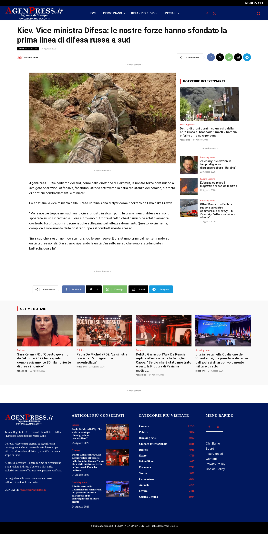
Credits (174, 525)
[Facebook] (207, 13)
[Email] (238, 57)
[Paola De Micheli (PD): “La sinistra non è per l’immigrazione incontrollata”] (104, 330)
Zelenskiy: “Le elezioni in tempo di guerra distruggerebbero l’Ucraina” (218, 164)
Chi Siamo (213, 443)
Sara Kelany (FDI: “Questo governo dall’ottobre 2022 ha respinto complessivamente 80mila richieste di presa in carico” (44, 360)
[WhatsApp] (229, 57)
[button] (258, 13)
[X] (214, 13)
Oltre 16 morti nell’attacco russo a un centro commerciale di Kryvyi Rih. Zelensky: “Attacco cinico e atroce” (217, 211)
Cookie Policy (215, 469)
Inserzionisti (214, 454)
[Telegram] (247, 57)
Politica (21, 350)
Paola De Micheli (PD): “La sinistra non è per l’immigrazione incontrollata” (102, 358)
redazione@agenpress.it (33, 489)
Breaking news (187, 124)
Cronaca (140, 350)
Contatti (211, 459)
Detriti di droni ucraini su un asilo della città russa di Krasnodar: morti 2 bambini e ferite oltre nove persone (209, 132)
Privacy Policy (215, 464)
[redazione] (20, 57)
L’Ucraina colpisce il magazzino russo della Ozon (218, 184)
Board (210, 448)
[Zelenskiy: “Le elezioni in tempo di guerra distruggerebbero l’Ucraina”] (189, 165)
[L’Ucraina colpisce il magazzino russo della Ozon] (189, 186)
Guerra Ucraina (28, 48)
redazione (32, 57)
